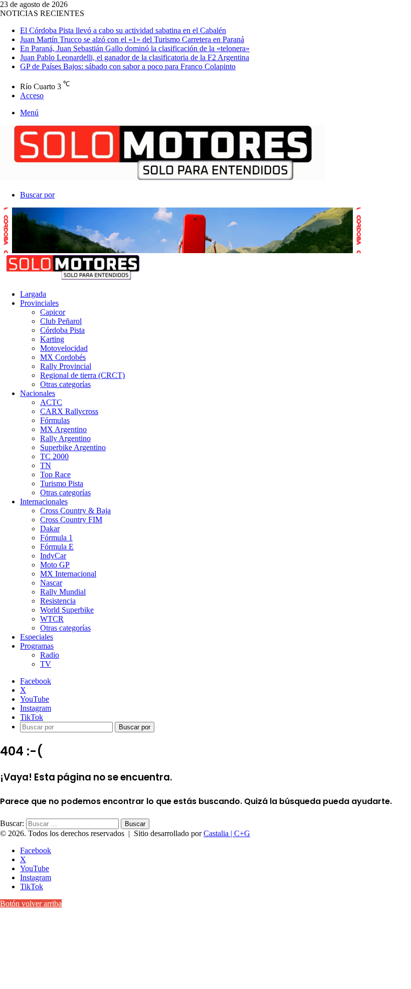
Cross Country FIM (71, 519)
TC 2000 (54, 456)
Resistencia (58, 601)
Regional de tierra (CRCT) (82, 375)
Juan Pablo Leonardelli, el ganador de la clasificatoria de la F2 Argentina (134, 57)
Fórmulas (55, 420)
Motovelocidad (64, 348)
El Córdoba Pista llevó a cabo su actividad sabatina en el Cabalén (123, 30)
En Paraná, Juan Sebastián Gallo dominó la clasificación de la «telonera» (135, 48)
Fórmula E (57, 546)
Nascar (51, 582)
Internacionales (44, 501)
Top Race (55, 474)
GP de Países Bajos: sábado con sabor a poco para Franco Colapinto (128, 66)
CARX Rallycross (69, 411)
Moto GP (55, 564)
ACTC (51, 402)
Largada (33, 294)
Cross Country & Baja (75, 510)
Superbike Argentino (73, 447)
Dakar (50, 528)
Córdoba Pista (62, 330)
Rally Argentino (65, 438)
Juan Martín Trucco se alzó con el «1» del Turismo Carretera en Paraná (132, 39)
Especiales (36, 637)
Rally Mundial (63, 591)
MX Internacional (68, 573)
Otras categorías (65, 384)
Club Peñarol (61, 321)
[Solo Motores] (163, 177)
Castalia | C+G (226, 833)
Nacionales (37, 393)
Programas (37, 646)
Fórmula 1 (56, 537)
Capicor (52, 312)
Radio (49, 655)
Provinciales (39, 303)
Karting (52, 339)
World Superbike (67, 610)
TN (45, 465)
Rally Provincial (65, 366)
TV (45, 664)
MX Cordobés (63, 357)
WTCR (52, 619)
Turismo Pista (61, 483)
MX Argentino (63, 429)
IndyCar (53, 555)
